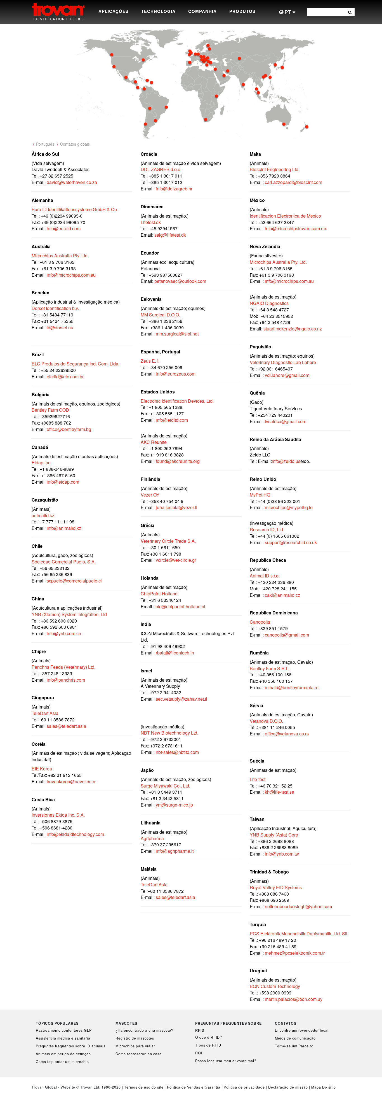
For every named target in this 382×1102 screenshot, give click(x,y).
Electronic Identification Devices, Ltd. (177, 401)
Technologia (158, 11)
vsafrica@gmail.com (286, 421)
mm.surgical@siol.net (177, 333)
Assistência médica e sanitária (63, 1038)
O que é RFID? (208, 1037)
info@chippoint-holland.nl (179, 606)
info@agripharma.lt (175, 851)
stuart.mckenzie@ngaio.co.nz (292, 328)
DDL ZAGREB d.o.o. (161, 169)
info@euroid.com (64, 228)
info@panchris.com (66, 680)
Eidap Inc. (41, 462)
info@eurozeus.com (175, 374)
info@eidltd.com (172, 420)
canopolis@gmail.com (287, 635)
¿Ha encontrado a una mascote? (144, 1030)
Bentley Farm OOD (50, 410)
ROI (198, 1053)
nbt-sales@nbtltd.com (177, 752)
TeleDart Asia (45, 713)
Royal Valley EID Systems (276, 887)
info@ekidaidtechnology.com (75, 834)
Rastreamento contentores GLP (64, 1030)
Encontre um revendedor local (302, 1030)
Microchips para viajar (135, 1046)
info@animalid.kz (64, 528)
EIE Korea (42, 768)
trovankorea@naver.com (71, 781)
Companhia (202, 11)
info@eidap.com (63, 482)
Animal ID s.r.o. (265, 575)
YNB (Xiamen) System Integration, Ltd (69, 614)
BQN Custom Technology (275, 986)
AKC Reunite (154, 442)
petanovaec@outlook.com (180, 281)
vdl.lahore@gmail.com (287, 375)
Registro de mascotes (134, 1038)
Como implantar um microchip (62, 1061)
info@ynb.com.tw (282, 854)
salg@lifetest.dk (170, 235)
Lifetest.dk (151, 222)
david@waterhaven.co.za (72, 182)
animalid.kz (43, 515)
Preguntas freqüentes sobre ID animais (70, 1046)
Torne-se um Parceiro (294, 1046)
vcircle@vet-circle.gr (176, 560)
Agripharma (152, 838)
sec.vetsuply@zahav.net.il (181, 699)
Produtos (242, 11)
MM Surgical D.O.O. (160, 314)
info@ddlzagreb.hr (174, 188)
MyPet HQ (260, 494)
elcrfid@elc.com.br (65, 376)
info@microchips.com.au (71, 275)
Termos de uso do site (144, 1087)
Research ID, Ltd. (267, 529)
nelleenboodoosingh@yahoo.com (298, 906)
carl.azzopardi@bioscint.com (293, 182)
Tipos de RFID (208, 1045)
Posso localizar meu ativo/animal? (225, 1060)
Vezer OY (150, 494)
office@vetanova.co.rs (287, 733)
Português (45, 144)
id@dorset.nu (60, 327)
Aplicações (113, 11)
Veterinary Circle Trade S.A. (168, 541)
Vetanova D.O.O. (266, 721)
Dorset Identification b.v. (55, 308)
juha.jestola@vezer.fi (176, 507)
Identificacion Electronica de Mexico (285, 216)
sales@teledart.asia (66, 726)
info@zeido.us (286, 461)
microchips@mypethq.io (289, 507)
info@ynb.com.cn (64, 633)
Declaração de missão (288, 1087)
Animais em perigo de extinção (63, 1053)
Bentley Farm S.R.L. (269, 668)
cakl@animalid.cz (282, 595)
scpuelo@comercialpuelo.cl (74, 580)
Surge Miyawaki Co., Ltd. (165, 785)
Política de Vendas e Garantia (193, 1087)
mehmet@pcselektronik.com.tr (295, 953)
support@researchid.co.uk (291, 542)
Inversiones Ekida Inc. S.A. (58, 815)
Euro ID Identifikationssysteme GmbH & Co (74, 209)
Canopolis (260, 622)
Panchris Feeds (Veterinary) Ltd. (63, 667)
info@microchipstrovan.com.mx (296, 228)
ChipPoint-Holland (159, 593)
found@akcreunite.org (178, 461)
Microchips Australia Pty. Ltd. (60, 255)
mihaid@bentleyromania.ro (292, 687)
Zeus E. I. (150, 361)
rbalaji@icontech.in (175, 652)
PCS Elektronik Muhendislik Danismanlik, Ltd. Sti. (299, 933)
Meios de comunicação (295, 1038)
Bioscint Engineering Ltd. (275, 169)
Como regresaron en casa (138, 1053)
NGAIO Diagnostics (269, 303)
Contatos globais (75, 144)
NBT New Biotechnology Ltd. (169, 733)
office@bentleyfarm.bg (68, 429)
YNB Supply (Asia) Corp (274, 834)
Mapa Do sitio (323, 1087)
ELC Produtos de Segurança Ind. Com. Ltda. (75, 363)
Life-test (257, 779)
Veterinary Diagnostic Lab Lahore (283, 362)
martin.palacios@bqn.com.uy (293, 999)
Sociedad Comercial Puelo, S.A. (64, 561)
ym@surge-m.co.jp (174, 805)
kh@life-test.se (279, 792)
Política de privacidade (244, 1087)
